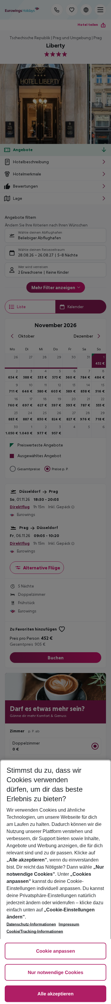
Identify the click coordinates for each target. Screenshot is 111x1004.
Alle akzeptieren (56, 994)
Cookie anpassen (55, 951)
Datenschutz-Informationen (31, 924)
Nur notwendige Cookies (55, 972)
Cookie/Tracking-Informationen (35, 931)
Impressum (69, 924)
